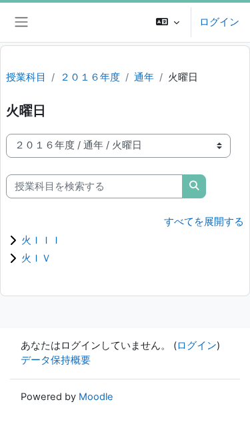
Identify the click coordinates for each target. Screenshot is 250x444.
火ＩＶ (36, 258)
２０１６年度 (90, 77)
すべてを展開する (204, 222)
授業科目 (26, 77)
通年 (144, 77)
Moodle (96, 397)
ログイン (219, 22)
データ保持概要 (56, 360)
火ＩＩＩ (41, 240)
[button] (167, 22)
